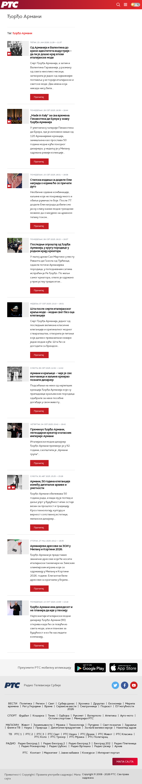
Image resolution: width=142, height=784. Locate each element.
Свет (51, 703)
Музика (60, 724)
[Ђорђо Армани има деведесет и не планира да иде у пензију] (14, 607)
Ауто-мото (126, 715)
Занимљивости (42, 724)
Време (48, 706)
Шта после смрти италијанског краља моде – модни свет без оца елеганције (52, 312)
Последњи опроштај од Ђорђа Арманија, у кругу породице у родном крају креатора (50, 248)
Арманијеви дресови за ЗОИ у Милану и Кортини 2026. (50, 547)
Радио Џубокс (58, 746)
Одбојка (64, 715)
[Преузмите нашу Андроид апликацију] (90, 667)
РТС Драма (87, 734)
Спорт (12, 715)
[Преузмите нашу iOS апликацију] (123, 667)
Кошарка (38, 715)
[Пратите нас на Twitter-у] (115, 685)
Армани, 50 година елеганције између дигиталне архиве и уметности (50, 484)
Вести (12, 703)
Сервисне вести (66, 706)
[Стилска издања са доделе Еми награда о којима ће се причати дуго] (14, 180)
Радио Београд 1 (29, 743)
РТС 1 (18, 734)
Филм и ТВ (13, 727)
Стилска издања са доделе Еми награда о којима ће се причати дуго (51, 183)
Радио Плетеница (125, 743)
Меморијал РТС (84, 718)
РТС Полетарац (98, 737)
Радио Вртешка (81, 746)
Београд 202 (102, 743)
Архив (118, 746)
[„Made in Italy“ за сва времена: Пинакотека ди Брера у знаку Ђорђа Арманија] (14, 116)
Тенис (51, 715)
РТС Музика (76, 737)
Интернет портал (108, 752)
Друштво (99, 703)
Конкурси (88, 752)
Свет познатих (112, 724)
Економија (114, 703)
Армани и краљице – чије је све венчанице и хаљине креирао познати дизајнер (51, 376)
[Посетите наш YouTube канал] (134, 685)
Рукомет (78, 715)
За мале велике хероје (98, 727)
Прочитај (39, 97)
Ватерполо (94, 715)
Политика (26, 703)
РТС (25, 752)
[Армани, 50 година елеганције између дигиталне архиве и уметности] (14, 482)
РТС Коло (40, 737)
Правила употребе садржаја (54, 774)
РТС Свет (54, 734)
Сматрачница (88, 706)
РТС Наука (70, 734)
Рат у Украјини (31, 706)
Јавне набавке (70, 752)
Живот (25, 724)
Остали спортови (59, 718)
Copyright (28, 774)
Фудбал (24, 715)
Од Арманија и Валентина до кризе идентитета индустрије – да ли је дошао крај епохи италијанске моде (51, 52)
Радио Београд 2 (54, 743)
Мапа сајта (124, 761)
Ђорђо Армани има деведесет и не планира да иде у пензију (51, 608)
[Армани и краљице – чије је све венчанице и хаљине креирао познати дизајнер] (14, 374)
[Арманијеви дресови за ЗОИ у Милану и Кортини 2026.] (14, 546)
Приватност (12, 774)
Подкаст (106, 706)
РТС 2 (29, 734)
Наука (28, 727)
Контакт (35, 752)
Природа (41, 727)
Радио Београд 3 (79, 743)
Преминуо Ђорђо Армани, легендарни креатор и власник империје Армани (50, 433)
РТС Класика (124, 734)
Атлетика (110, 715)
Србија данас (66, 703)
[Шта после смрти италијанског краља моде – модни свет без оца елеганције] (14, 309)
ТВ (10, 734)
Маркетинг (51, 752)
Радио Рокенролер (33, 746)
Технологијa (76, 724)
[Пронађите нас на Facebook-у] (124, 685)
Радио (11, 743)
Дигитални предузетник (66, 727)
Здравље (130, 724)
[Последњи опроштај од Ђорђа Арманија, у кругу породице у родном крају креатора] (14, 245)
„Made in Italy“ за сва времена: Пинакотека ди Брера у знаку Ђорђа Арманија (50, 119)
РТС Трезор (58, 737)
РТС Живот (105, 734)
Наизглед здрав (126, 727)
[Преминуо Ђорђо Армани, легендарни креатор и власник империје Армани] (14, 430)
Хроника (83, 703)
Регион (40, 703)
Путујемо (93, 724)
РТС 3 (40, 734)
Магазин (12, 724)
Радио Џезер (102, 746)
